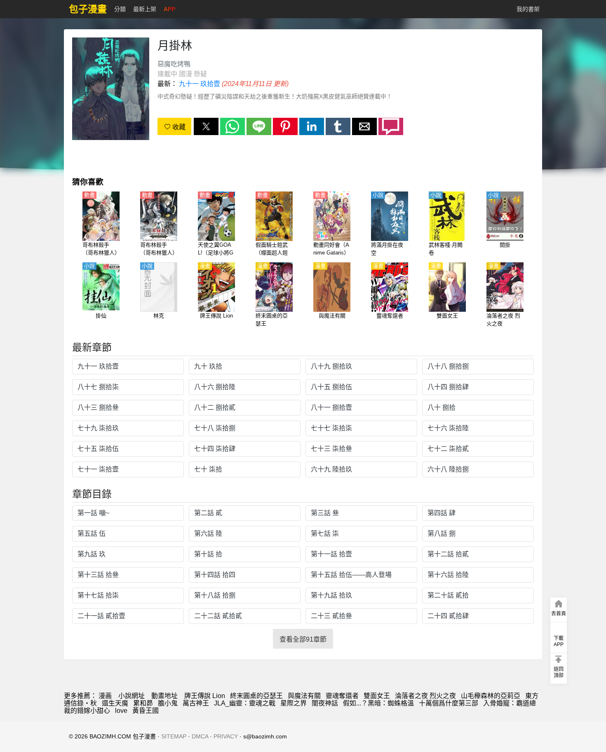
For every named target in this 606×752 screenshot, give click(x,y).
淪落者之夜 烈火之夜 (425, 695)
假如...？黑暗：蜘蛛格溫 (378, 703)
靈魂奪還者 (342, 695)
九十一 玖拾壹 (199, 83)
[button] (206, 126)
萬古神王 (196, 703)
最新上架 (144, 9)
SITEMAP (173, 736)
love (121, 710)
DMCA (200, 736)
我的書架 (528, 9)
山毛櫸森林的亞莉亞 (490, 695)
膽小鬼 (168, 703)
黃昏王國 (145, 710)
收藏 (178, 127)
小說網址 (131, 695)
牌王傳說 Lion (204, 695)
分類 (120, 9)
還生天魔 (115, 703)
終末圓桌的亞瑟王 (256, 695)
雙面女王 (377, 695)
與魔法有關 (304, 695)
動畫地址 (164, 695)
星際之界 (293, 703)
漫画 (105, 695)
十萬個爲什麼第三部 (448, 703)
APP (169, 9)
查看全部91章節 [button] (303, 639)
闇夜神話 (325, 703)
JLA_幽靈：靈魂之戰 (244, 703)
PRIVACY (226, 736)
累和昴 (143, 703)
